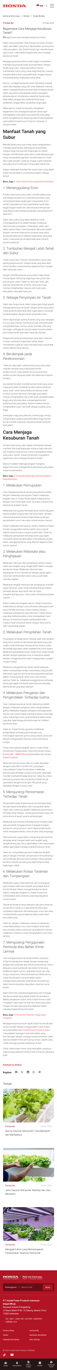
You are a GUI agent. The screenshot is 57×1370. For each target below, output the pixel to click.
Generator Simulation (37, 1335)
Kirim (47, 1287)
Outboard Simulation (11, 1340)
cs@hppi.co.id (11, 1322)
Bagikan (7, 1072)
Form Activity (34, 1340)
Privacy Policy (8, 1331)
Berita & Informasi (11, 16)
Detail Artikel (39, 16)
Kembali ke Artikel (12, 1065)
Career (5, 1335)
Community (34, 1331)
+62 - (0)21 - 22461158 (14, 1319)
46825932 (38, 1319)
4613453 (28, 1319)
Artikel (26, 16)
